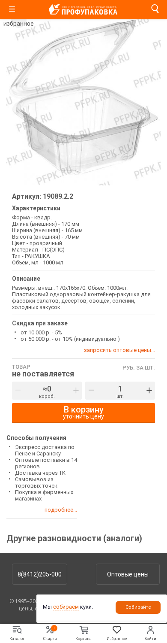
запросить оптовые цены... (119, 350)
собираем (66, 607)
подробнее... (61, 510)
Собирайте (138, 607)
